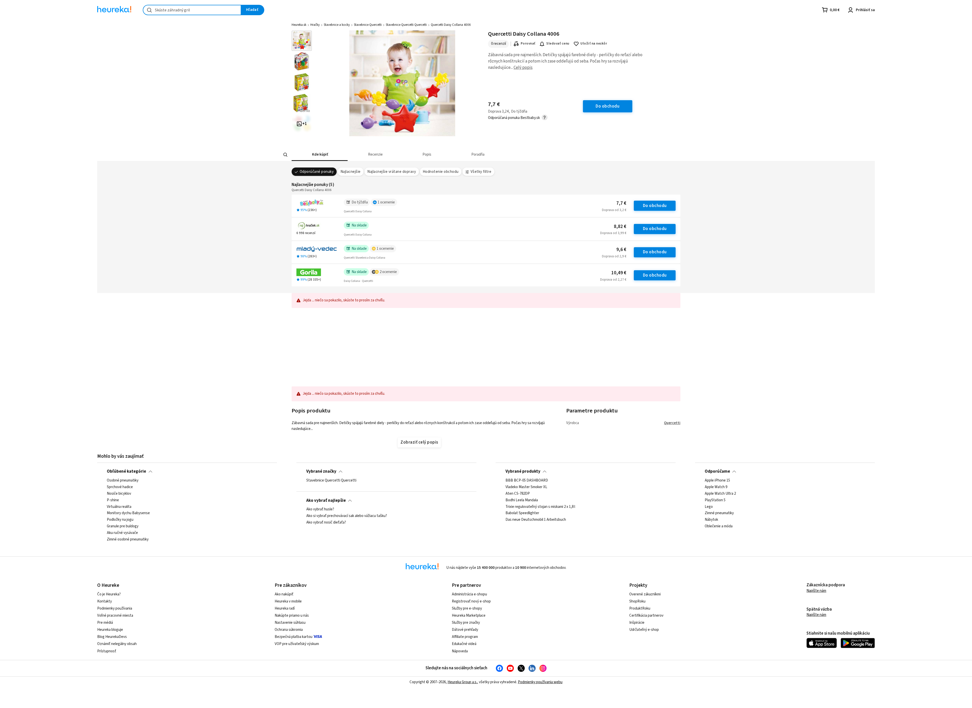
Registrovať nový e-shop (471, 601)
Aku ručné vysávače (122, 532)
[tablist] (449, 155)
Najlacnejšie (350, 171)
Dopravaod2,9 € (614, 256)
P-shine (113, 500)
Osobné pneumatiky (122, 480)
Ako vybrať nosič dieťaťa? (326, 522)
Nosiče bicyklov (119, 493)
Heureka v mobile (288, 601)
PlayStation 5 (715, 500)
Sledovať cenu (557, 43)
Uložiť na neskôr (593, 43)
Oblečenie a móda (719, 526)
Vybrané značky (321, 471)
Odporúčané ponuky (317, 171)
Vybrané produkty (522, 471)
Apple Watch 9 (716, 486)
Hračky (315, 25)
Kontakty (104, 601)
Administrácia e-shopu (469, 594)
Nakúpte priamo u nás (292, 615)
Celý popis (523, 68)
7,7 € (621, 203)
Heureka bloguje (110, 629)
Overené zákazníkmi (645, 594)
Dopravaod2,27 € (613, 279)
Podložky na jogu (120, 519)
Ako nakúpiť (284, 594)
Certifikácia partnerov (646, 615)
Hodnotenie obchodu (441, 171)
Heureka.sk (299, 25)
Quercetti (672, 423)
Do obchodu (655, 206)
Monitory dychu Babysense (128, 513)
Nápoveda (460, 651)
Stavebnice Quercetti (368, 25)
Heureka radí (285, 608)
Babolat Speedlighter (522, 513)
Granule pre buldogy (122, 526)
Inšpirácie (636, 622)
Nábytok (711, 519)
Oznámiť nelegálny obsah (117, 644)
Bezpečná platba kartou (293, 636)
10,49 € (618, 272)
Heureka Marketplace (468, 615)
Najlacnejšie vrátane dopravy (391, 171)
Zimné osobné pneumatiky (128, 539)
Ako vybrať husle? (320, 509)
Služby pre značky (466, 622)
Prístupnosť (106, 651)
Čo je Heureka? (109, 594)
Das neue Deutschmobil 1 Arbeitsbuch (535, 519)
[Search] (285, 155)
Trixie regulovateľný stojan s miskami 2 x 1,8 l (540, 506)
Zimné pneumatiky (719, 513)
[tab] (320, 155)
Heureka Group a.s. (462, 682)
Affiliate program (465, 636)
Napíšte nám (816, 590)
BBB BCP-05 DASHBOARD (526, 480)
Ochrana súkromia (289, 629)
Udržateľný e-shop (644, 629)
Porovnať (528, 43)
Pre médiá (105, 622)
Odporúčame (717, 471)
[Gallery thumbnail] (302, 41)
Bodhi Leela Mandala (521, 500)
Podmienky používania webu (540, 682)
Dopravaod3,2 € (614, 210)
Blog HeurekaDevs (112, 636)
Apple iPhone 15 (717, 480)
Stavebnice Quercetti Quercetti (406, 25)
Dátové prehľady (465, 629)
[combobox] (192, 10)
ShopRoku (637, 601)
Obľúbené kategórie (126, 471)
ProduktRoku (639, 608)
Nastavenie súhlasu (290, 622)
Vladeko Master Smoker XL (526, 486)
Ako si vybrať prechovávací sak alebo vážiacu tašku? (346, 515)
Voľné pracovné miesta (115, 615)
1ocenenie (386, 202)
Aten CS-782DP (517, 493)
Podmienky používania (114, 608)
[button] (320, 154)
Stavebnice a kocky (337, 25)
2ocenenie (388, 272)
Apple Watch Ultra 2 (720, 493)
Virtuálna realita (119, 506)
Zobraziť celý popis (419, 442)
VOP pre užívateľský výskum (297, 644)
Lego (709, 506)
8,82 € (620, 226)
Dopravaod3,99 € (613, 233)
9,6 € (621, 249)
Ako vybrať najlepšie (326, 500)
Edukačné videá (464, 644)
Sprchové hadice (120, 486)
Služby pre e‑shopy (467, 608)
